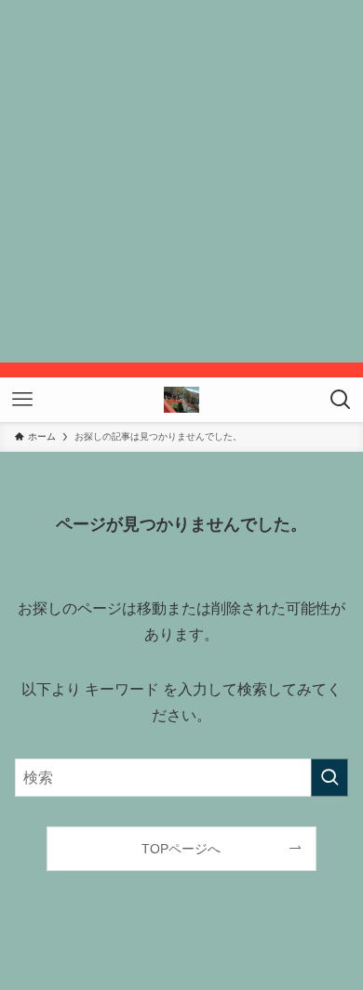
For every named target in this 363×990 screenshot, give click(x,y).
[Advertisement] (181, 181)
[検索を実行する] (329, 778)
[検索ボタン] (340, 399)
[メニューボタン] (22, 399)
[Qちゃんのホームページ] (181, 399)
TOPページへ (181, 848)
